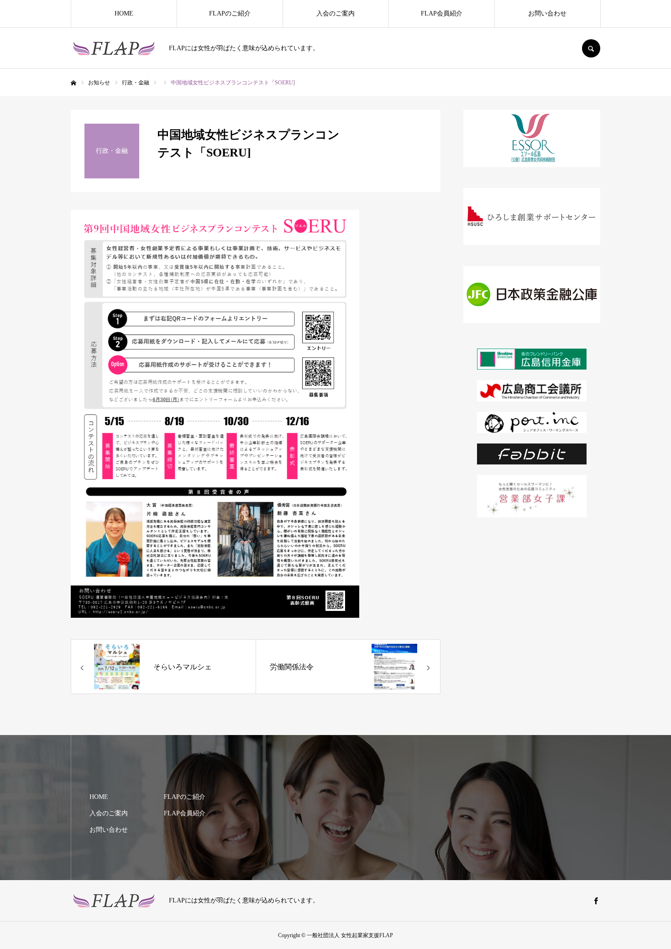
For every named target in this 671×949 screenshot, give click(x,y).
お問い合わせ (547, 13)
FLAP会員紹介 (441, 13)
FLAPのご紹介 (230, 13)
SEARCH (591, 48)
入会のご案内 (335, 13)
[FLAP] (114, 48)
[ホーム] (73, 83)
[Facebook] (595, 900)
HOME (124, 13)
